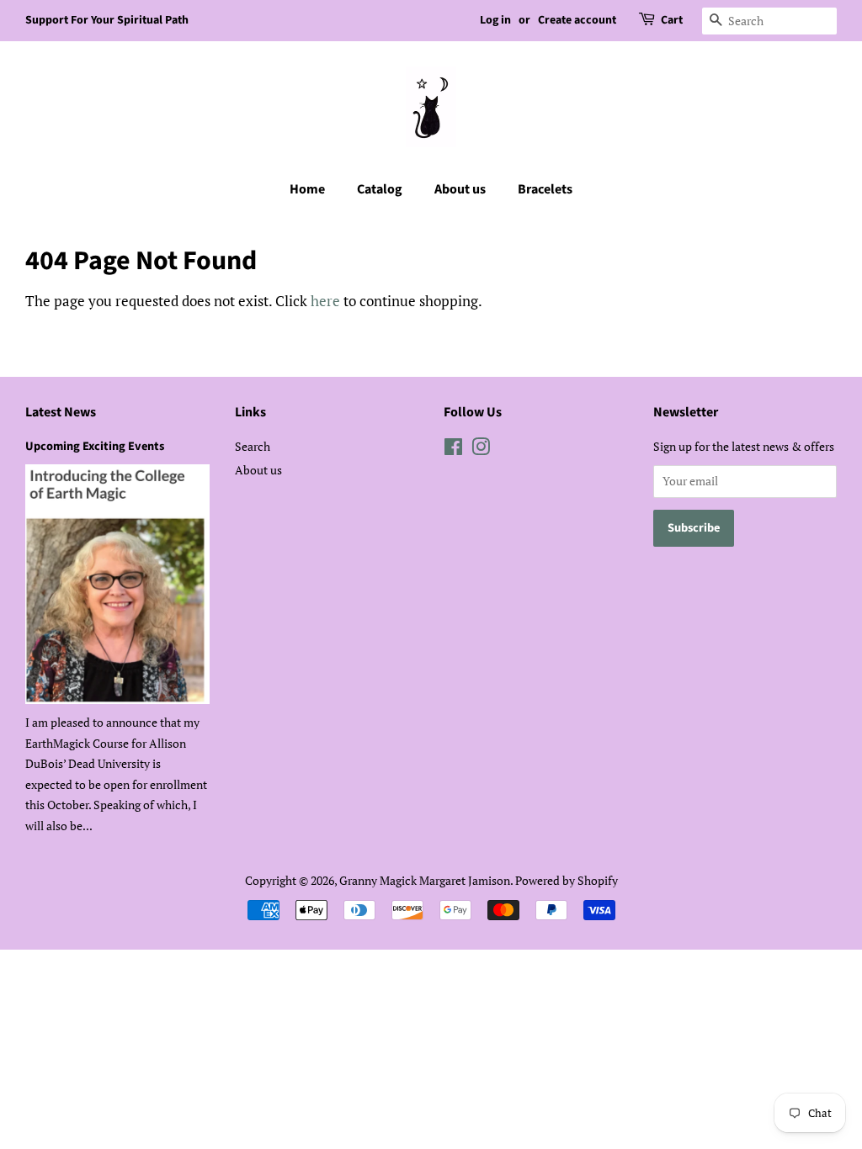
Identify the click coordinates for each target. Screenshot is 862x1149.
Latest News (60, 412)
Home (307, 189)
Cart (672, 20)
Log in (495, 20)
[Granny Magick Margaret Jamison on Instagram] (480, 450)
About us (460, 189)
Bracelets (545, 189)
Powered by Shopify (566, 880)
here (325, 300)
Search (252, 446)
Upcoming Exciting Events (94, 446)
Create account (577, 20)
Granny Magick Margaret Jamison (424, 880)
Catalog (379, 189)
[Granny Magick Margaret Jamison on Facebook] (453, 450)
